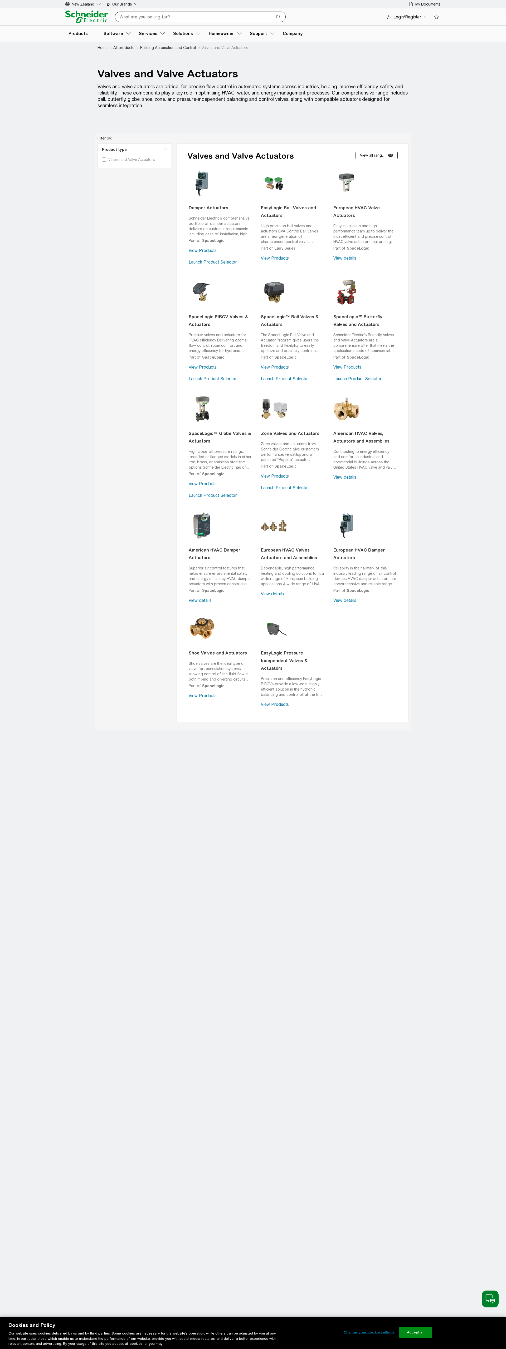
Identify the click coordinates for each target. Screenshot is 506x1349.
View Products (203, 250)
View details (344, 258)
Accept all (416, 1332)
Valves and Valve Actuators (240, 155)
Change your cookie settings (369, 1332)
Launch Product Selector (213, 262)
